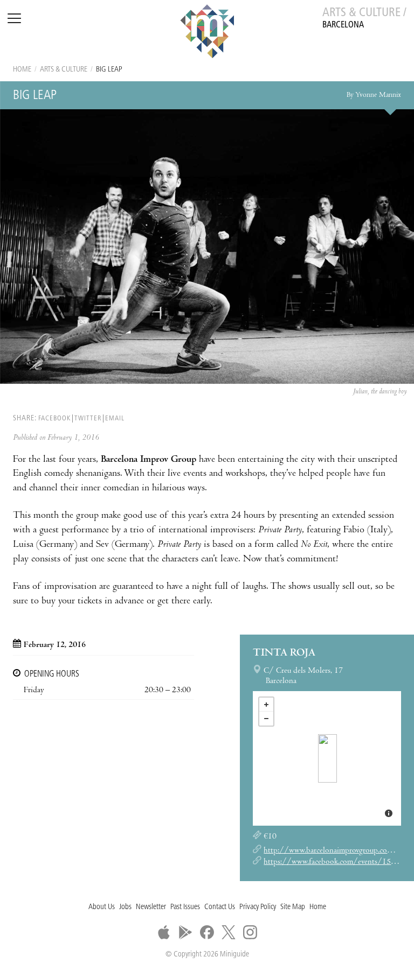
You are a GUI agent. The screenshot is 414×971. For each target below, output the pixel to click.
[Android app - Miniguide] (185, 932)
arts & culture (63, 70)
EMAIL (115, 418)
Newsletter (151, 907)
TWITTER (87, 418)
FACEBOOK (54, 418)
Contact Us (219, 907)
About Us (101, 907)
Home (22, 70)
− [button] (266, 719)
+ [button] (266, 705)
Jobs (125, 907)
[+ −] (327, 758)
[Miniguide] (207, 32)
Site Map (292, 907)
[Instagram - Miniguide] (250, 932)
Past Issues (185, 907)
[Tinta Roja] (327, 758)
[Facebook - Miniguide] (207, 932)
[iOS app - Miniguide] (163, 932)
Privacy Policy (257, 907)
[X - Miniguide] (228, 932)
